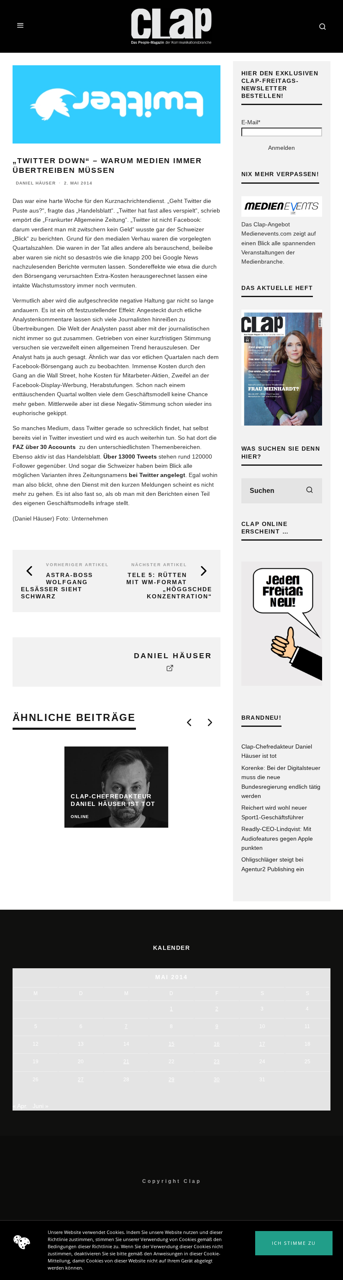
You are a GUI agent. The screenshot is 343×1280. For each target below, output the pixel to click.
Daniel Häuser (36, 183)
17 (262, 1044)
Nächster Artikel (159, 564)
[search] (309, 490)
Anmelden (281, 147)
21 (126, 1062)
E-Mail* (250, 122)
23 (217, 1062)
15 (171, 1044)
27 (81, 1079)
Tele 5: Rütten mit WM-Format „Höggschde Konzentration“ (169, 585)
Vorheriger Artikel (77, 564)
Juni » (41, 1106)
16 (217, 1044)
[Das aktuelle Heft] (281, 423)
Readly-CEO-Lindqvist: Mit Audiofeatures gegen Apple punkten (277, 838)
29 (171, 1079)
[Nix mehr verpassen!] (281, 214)
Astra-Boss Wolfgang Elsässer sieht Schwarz (57, 585)
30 (217, 1079)
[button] (294, 1243)
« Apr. (20, 1106)
